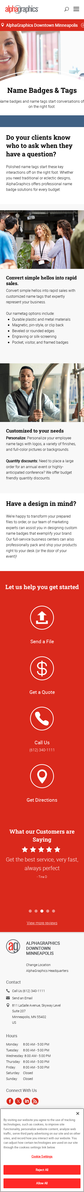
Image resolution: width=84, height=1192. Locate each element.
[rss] (35, 1101)
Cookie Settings (42, 1156)
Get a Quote (42, 692)
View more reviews (42, 922)
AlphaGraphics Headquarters (47, 970)
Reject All (42, 1170)
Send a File (42, 641)
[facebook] (10, 1101)
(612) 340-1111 (42, 749)
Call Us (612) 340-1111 (28, 991)
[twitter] (18, 1101)
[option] (42, 876)
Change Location (38, 965)
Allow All (42, 1183)
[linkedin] (27, 1101)
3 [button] (42, 911)
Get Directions (42, 800)
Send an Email (22, 998)
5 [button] (54, 911)
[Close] (78, 1113)
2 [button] (36, 911)
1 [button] (30, 911)
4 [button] (48, 911)
